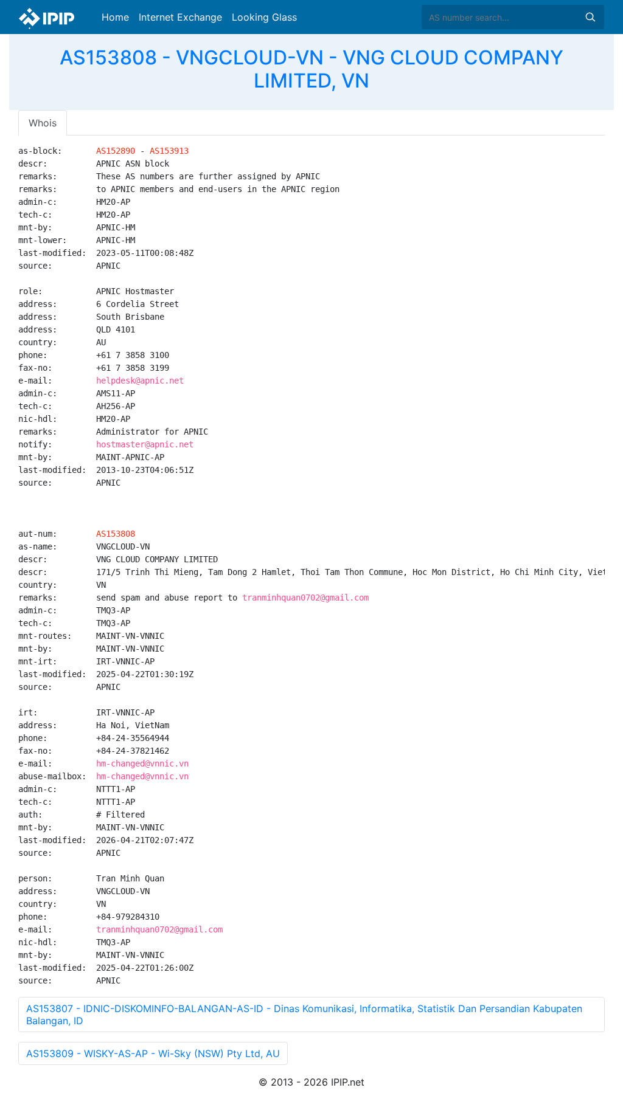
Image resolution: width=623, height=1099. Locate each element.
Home (115, 17)
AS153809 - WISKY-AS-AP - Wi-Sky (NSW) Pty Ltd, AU (153, 1053)
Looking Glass (264, 17)
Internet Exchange (180, 17)
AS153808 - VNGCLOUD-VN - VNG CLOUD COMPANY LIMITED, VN (311, 69)
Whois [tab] (43, 123)
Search (590, 17)
